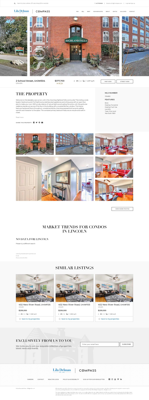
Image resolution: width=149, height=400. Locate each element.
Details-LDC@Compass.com (114, 3)
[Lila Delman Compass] (34, 11)
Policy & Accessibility (71, 379)
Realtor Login (53, 379)
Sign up (133, 3)
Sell (83, 11)
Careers (30, 379)
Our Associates (98, 11)
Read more (20, 117)
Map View (108, 81)
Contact (132, 11)
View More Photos (122, 209)
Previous (4, 46)
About (108, 11)
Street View (124, 81)
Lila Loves (123, 11)
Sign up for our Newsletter (94, 379)
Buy (77, 11)
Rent (88, 11)
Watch (115, 11)
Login (127, 3)
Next (144, 46)
